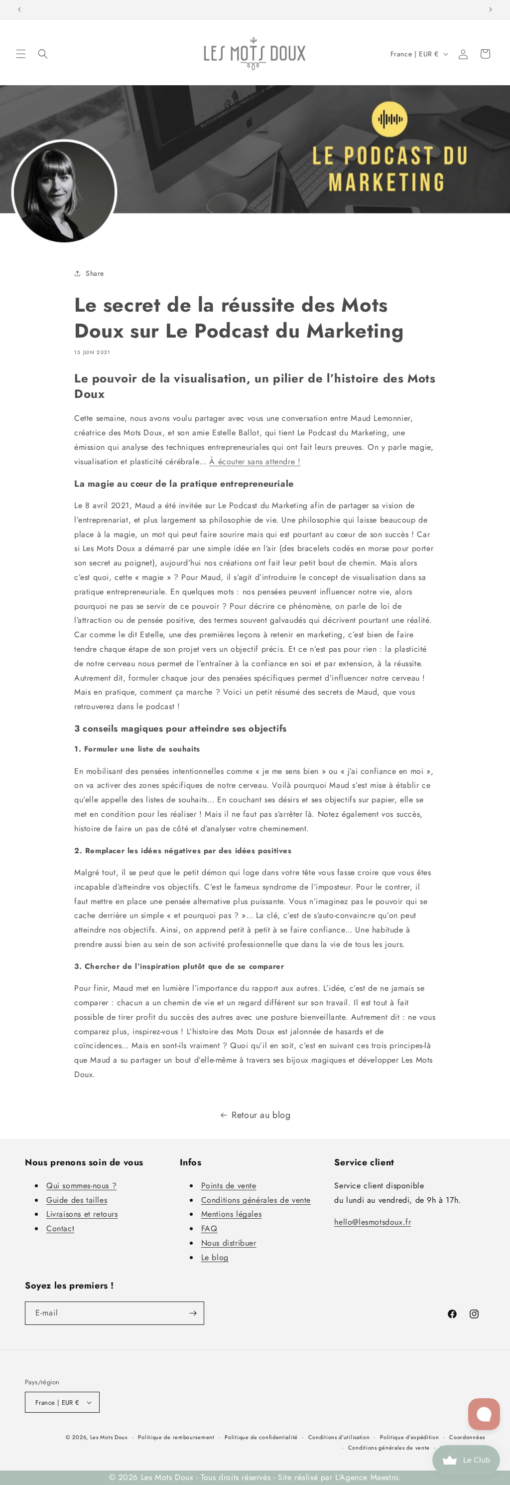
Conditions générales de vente (256, 1200)
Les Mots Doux (109, 1437)
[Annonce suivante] (491, 9)
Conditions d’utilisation (339, 1437)
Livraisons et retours (82, 1214)
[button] (21, 54)
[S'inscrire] (193, 1313)
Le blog (215, 1257)
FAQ (209, 1228)
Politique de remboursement (176, 1437)
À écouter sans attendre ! (254, 461)
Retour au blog (261, 1115)
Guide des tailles (76, 1200)
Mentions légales (231, 1214)
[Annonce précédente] (19, 9)
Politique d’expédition (409, 1437)
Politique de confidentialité (261, 1437)
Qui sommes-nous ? (81, 1185)
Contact (60, 1228)
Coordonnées (467, 1437)
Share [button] (95, 273)
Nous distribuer (228, 1243)
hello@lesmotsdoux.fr (372, 1222)
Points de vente (228, 1185)
